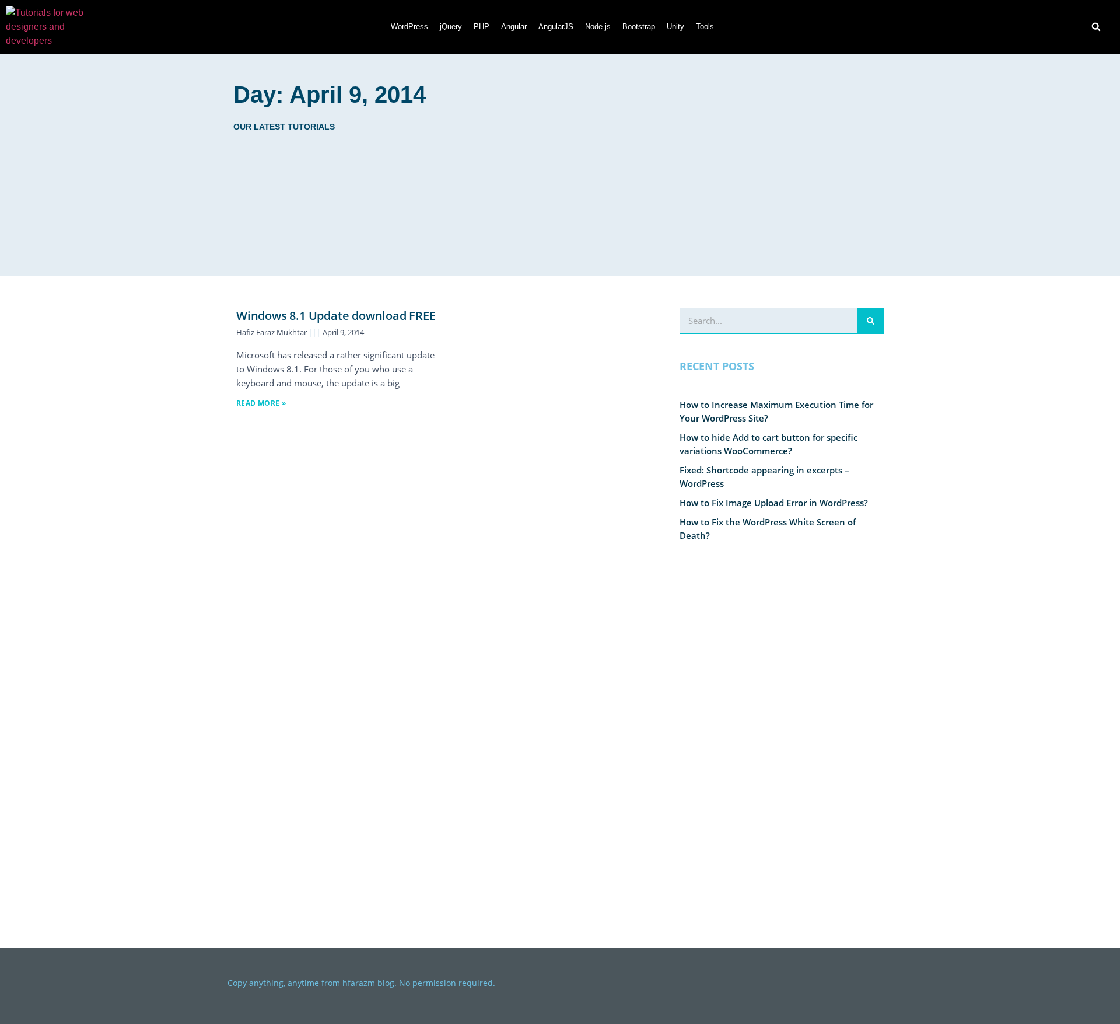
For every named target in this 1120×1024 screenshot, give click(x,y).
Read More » (261, 403)
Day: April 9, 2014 (329, 94)
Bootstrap (638, 26)
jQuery (451, 26)
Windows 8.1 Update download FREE (336, 315)
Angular (514, 26)
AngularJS (555, 26)
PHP (481, 26)
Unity (675, 26)
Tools (705, 26)
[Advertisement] (693, 164)
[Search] (871, 320)
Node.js (598, 26)
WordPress (409, 26)
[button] (1096, 27)
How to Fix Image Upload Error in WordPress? (774, 502)
